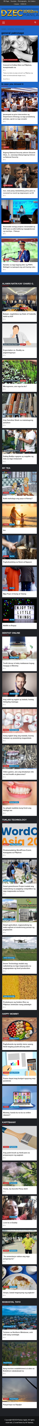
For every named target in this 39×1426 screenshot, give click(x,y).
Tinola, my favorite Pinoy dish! (15, 1189)
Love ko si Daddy (10, 1223)
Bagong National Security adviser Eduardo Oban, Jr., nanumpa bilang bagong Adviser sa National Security (19, 155)
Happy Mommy (14, 1038)
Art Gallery (31, 1)
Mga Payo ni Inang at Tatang (14, 594)
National (6, 109)
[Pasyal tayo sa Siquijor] (19, 1390)
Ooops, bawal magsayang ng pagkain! (18, 1293)
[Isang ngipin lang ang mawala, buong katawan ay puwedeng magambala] (19, 721)
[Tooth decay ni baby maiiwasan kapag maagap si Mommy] (19, 649)
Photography (22, 1)
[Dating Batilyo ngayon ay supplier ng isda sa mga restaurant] (19, 442)
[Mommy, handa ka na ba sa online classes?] (19, 1098)
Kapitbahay (13, 1147)
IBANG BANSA (8, 185)
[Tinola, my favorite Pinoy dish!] (19, 1174)
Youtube (13, 1)
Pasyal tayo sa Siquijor (12, 1405)
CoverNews (18, 1422)
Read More (6, 79)
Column (16, 4)
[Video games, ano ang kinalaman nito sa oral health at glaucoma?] (19, 757)
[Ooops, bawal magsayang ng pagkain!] (19, 1278)
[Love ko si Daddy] (19, 1208)
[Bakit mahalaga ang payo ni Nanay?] (19, 484)
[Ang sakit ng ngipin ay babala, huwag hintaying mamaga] (19, 685)
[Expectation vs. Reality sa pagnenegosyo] (19, 335)
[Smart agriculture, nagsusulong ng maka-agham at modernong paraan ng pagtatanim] (19, 910)
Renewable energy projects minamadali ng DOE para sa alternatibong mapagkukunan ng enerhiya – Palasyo (19, 229)
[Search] (35, 22)
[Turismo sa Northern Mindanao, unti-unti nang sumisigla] (19, 1318)
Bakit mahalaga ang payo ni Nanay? (18, 498)
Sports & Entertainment (10, 59)
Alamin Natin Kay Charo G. (11, 308)
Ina (4, 530)
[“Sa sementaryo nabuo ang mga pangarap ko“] (19, 1242)
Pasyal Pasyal (7, 1326)
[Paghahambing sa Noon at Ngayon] (19, 547)
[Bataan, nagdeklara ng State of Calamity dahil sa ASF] (19, 299)
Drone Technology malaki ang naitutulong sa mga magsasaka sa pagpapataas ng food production (17, 966)
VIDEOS (23, 4)
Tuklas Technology (15, 844)
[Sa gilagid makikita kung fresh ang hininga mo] (19, 793)
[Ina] (19, 515)
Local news (24, 308)
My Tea (12, 492)
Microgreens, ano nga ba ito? (15, 386)
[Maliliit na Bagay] (19, 611)
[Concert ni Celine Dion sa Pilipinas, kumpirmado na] (19, 48)
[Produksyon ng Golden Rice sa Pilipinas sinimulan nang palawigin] (19, 987)
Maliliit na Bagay (9, 625)
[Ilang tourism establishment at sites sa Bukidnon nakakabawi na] (19, 1354)
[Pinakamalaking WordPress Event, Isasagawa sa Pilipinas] (19, 835)
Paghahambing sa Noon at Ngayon (17, 562)
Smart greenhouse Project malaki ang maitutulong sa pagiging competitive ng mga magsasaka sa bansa (19, 888)
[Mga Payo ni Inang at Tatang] (19, 579)
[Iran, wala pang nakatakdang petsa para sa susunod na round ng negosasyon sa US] (19, 176)
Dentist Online (14, 657)
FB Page (6, 1)
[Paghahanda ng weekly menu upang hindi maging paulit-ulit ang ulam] (19, 1029)
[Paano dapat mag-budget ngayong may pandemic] (19, 1064)
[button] (3, 22)
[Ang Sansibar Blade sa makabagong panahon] (19, 405)
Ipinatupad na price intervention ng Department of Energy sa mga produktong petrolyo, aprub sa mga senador (19, 116)
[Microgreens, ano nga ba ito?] (19, 372)
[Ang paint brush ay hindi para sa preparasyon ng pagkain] (19, 1138)
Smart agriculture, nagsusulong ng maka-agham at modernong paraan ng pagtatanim (18, 927)
